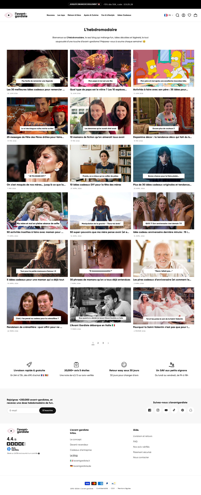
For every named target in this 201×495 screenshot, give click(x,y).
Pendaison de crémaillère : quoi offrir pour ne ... (34, 327)
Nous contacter (141, 457)
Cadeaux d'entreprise (81, 450)
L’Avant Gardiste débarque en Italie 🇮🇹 (92, 325)
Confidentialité (102, 488)
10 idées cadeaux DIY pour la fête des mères (95, 184)
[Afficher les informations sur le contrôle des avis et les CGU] (39, 453)
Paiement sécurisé (142, 452)
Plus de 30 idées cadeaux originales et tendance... (162, 184)
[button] (74, 15)
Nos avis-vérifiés (141, 447)
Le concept (75, 439)
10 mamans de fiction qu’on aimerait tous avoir (97, 137)
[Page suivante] (108, 343)
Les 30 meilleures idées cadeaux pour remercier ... (36, 89)
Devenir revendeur (79, 444)
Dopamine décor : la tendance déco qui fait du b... (162, 137)
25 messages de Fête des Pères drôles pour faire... (35, 137)
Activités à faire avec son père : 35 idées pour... (160, 89)
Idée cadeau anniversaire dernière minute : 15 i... (161, 232)
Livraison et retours (142, 436)
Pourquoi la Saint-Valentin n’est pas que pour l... (161, 327)
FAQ (135, 441)
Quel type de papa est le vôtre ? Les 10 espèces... (98, 89)
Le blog (74, 455)
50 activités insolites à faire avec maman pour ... (35, 232)
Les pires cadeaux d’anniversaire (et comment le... (162, 279)
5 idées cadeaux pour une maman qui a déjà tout (35, 279)
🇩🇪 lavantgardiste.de (80, 466)
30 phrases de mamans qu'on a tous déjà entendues (100, 279)
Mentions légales (124, 488)
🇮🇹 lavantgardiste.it (80, 460)
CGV (113, 488)
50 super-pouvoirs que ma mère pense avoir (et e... (99, 232)
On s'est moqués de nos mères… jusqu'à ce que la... (36, 184)
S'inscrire (48, 410)
